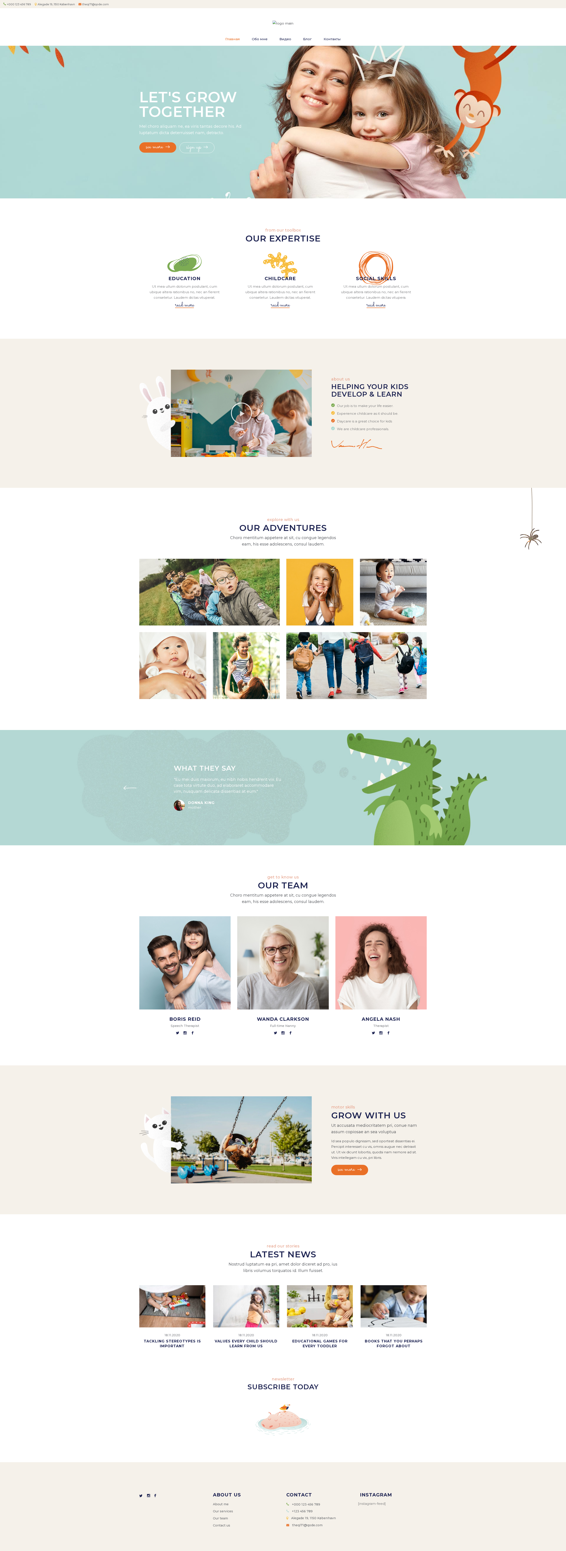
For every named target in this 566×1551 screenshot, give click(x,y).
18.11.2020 (172, 1335)
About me (221, 1504)
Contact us (221, 1525)
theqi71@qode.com (95, 4)
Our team (220, 1518)
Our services (223, 1511)
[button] (241, 413)
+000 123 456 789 (19, 4)
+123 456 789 (302, 1511)
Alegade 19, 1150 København (57, 4)
